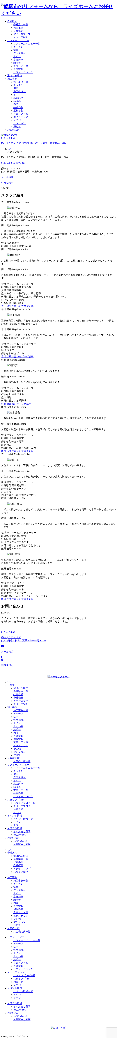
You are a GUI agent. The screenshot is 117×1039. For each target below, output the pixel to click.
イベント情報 (14, 815)
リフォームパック (23, 72)
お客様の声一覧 (21, 761)
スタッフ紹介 (20, 37)
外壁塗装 (18, 69)
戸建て (17, 126)
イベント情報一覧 (23, 819)
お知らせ (18, 809)
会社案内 (12, 21)
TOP (9, 682)
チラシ (17, 825)
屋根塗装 (18, 110)
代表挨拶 (18, 27)
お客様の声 (13, 129)
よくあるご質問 (21, 831)
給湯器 (17, 62)
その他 (17, 120)
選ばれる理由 (14, 75)
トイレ (17, 56)
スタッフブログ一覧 (24, 803)
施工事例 (12, 78)
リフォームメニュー (18, 40)
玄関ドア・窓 (20, 66)
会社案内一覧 (20, 24)
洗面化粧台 (19, 53)
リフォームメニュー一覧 (26, 43)
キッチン (18, 47)
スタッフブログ (15, 799)
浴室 (15, 50)
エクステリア (20, 117)
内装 (15, 104)
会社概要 (18, 31)
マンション (19, 123)
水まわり (18, 59)
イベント (18, 822)
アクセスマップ (21, 34)
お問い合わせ (14, 838)
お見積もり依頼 (21, 844)
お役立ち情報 (14, 828)
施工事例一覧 (20, 82)
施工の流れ (19, 834)
